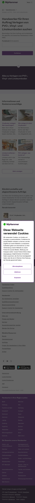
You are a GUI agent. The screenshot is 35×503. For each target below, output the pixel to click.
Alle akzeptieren (17, 266)
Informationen (7, 254)
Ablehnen (17, 272)
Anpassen (17, 278)
